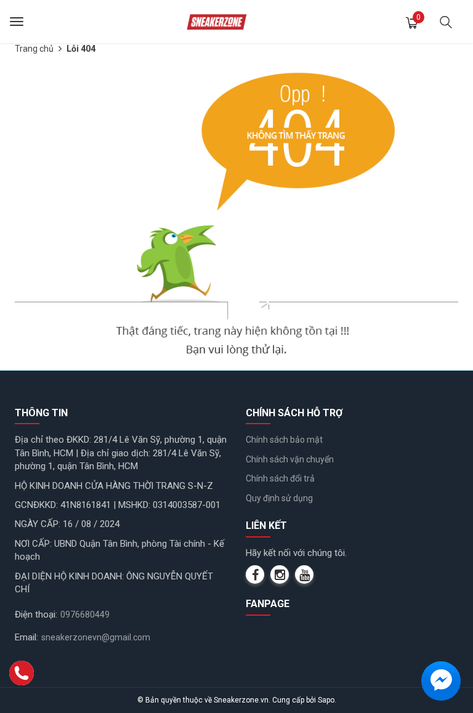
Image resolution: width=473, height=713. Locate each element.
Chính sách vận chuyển (290, 459)
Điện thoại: (36, 614)
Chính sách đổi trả (280, 478)
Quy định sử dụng (279, 498)
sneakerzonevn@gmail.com (95, 637)
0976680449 (85, 614)
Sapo (326, 700)
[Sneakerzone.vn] (217, 21)
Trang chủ (34, 49)
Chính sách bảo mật (284, 440)
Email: (26, 637)
